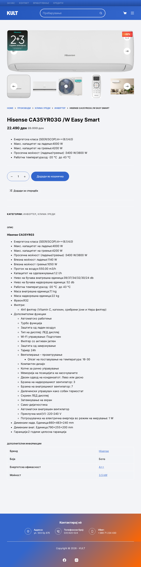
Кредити (58, 3)
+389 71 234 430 (107, 532)
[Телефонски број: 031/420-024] (58, 531)
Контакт (24, 3)
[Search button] (101, 13)
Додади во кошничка (50, 176)
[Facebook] (64, 560)
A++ (101, 467)
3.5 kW (103, 475)
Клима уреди (46, 214)
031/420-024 (71, 532)
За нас (11, 3)
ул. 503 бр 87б (42, 532)
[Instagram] (76, 560)
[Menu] (132, 13)
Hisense (104, 451)
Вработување (41, 3)
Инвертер (29, 214)
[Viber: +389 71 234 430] (92, 531)
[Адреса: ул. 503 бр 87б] (28, 531)
